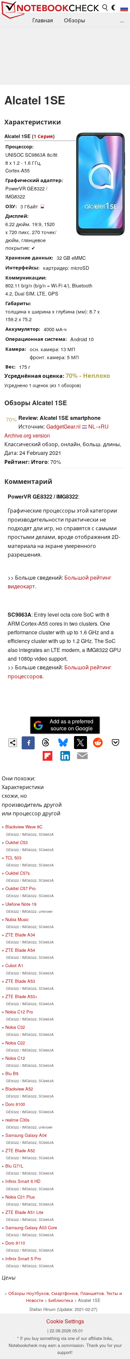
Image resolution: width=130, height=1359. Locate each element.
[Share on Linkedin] (65, 755)
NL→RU (98, 426)
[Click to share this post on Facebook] (28, 742)
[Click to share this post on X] (80, 742)
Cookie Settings (65, 1321)
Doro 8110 (15, 1243)
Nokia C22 (15, 1043)
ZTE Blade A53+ (21, 996)
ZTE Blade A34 (20, 934)
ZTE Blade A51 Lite (24, 1212)
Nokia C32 (15, 1027)
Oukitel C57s (17, 873)
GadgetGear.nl (63, 426)
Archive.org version (27, 435)
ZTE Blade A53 (20, 981)
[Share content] (12, 742)
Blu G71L (14, 1166)
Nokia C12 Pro (19, 1011)
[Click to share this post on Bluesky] (63, 742)
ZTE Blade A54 (20, 950)
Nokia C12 (15, 1058)
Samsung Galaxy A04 (26, 1135)
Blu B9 (11, 1073)
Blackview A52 (19, 1089)
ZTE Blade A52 (20, 1150)
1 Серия (43, 136)
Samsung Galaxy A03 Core (31, 1227)
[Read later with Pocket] (115, 742)
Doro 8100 (15, 1104)
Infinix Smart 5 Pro (23, 1258)
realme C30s (17, 1120)
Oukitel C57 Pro (20, 888)
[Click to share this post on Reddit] (98, 742)
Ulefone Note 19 (20, 904)
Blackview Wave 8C (23, 826)
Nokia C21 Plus (20, 1197)
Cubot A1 (14, 965)
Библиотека (60, 1300)
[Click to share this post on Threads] (45, 742)
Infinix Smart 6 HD (22, 1181)
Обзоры (74, 20)
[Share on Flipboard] (47, 755)
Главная (42, 20)
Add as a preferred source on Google (71, 724)
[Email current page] (82, 756)
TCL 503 (13, 857)
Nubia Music (17, 919)
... (122, 20)
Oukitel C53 (16, 842)
